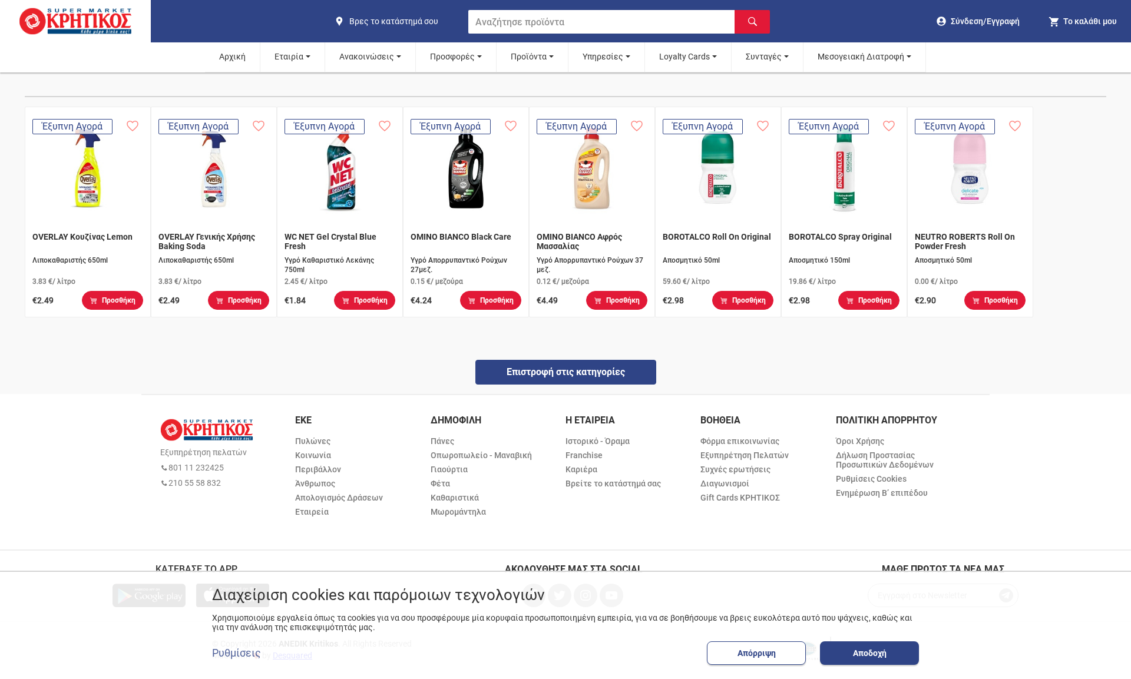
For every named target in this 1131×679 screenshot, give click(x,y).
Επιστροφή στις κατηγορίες (566, 371)
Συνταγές (764, 56)
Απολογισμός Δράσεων (339, 497)
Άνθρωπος (315, 483)
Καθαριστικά (455, 497)
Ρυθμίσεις (236, 653)
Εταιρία (289, 56)
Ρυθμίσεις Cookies (871, 478)
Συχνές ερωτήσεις (735, 469)
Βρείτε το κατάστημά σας (613, 483)
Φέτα (440, 483)
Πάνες (442, 441)
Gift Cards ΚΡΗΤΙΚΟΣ (740, 497)
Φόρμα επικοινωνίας (739, 441)
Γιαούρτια (449, 469)
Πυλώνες (312, 441)
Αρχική (232, 56)
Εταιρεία (312, 511)
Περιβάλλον (318, 469)
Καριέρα (581, 469)
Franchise (584, 455)
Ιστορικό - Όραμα (598, 441)
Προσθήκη (118, 300)
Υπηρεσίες (603, 56)
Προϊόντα (529, 56)
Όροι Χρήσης (860, 441)
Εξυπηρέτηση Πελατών (744, 455)
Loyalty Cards (684, 56)
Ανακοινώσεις (366, 56)
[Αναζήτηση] (752, 22)
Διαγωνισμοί (724, 483)
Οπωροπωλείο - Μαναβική (481, 455)
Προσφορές (452, 56)
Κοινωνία (313, 455)
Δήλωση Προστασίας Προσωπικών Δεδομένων (885, 460)
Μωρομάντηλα (458, 511)
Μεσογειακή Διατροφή (861, 56)
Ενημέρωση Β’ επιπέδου (882, 493)
